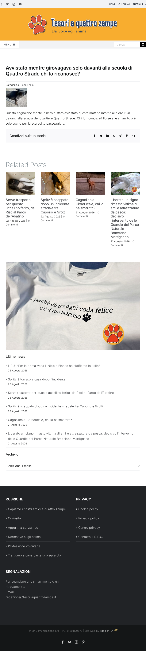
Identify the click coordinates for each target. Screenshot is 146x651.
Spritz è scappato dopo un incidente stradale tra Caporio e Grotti (55, 206)
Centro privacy (89, 527)
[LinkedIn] (107, 136)
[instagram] (14, 4)
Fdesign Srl (107, 630)
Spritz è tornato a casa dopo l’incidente (37, 379)
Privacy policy (88, 518)
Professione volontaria (24, 546)
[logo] (73, 14)
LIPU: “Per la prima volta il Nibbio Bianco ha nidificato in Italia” (54, 366)
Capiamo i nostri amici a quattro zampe (37, 509)
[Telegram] (120, 136)
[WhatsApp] (114, 136)
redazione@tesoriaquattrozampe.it (31, 597)
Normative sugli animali (25, 537)
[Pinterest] (127, 136)
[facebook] (1, 4)
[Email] (133, 136)
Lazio (30, 84)
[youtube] (20, 4)
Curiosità (14, 518)
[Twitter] (101, 136)
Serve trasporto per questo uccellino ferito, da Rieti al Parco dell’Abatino (20, 208)
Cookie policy (88, 509)
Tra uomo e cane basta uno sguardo (34, 555)
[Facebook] (94, 136)
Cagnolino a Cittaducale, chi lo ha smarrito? (89, 204)
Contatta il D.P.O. (90, 537)
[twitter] (7, 4)
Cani (23, 84)
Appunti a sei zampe (23, 527)
